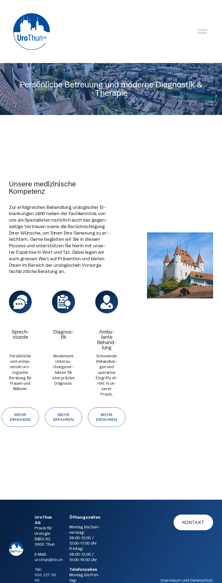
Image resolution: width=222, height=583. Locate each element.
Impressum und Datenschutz (186, 580)
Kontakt (193, 522)
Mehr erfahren (20, 417)
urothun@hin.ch (49, 559)
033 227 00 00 (45, 577)
